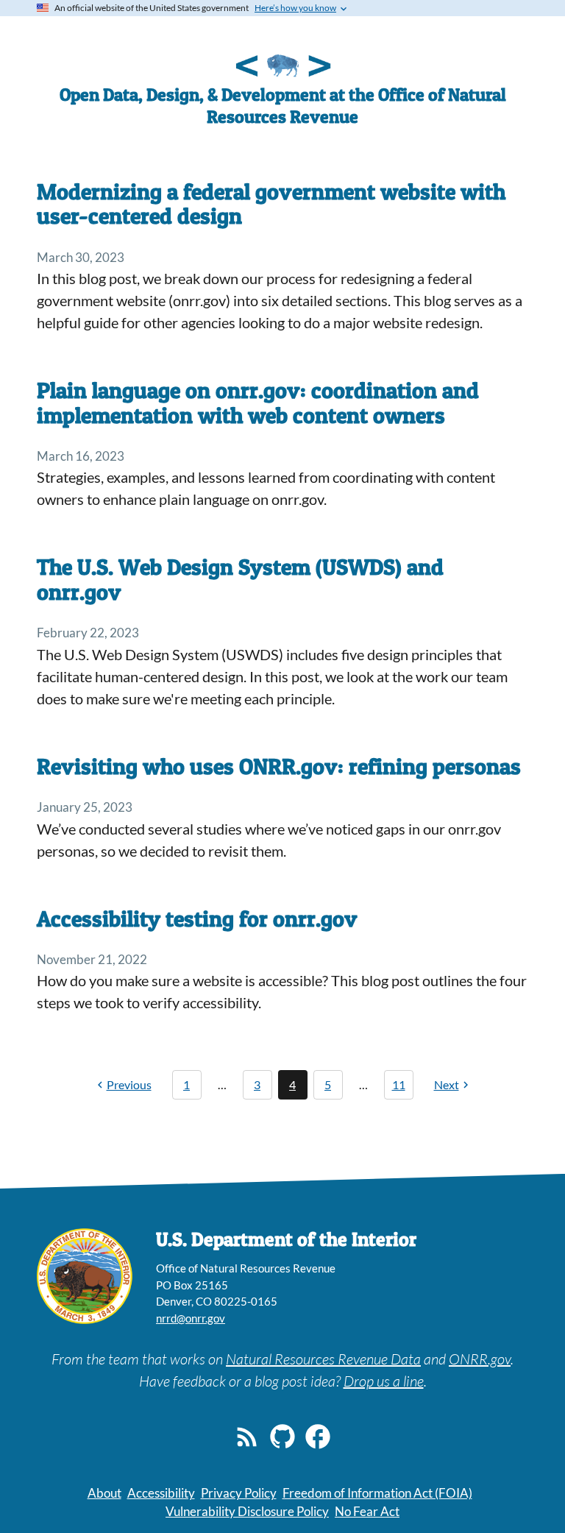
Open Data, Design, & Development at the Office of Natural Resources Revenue (283, 105)
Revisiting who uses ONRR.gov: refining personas (279, 766)
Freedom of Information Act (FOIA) (377, 1493)
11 (398, 1084)
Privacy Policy (239, 1493)
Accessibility (161, 1493)
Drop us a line (384, 1381)
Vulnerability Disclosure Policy (247, 1511)
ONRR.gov (480, 1359)
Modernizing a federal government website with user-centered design (271, 203)
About (104, 1493)
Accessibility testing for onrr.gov (197, 918)
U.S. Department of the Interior (286, 1239)
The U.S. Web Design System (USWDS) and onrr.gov (240, 578)
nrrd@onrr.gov (190, 1318)
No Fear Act (367, 1511)
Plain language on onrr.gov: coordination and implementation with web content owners (258, 402)
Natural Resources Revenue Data (323, 1359)
